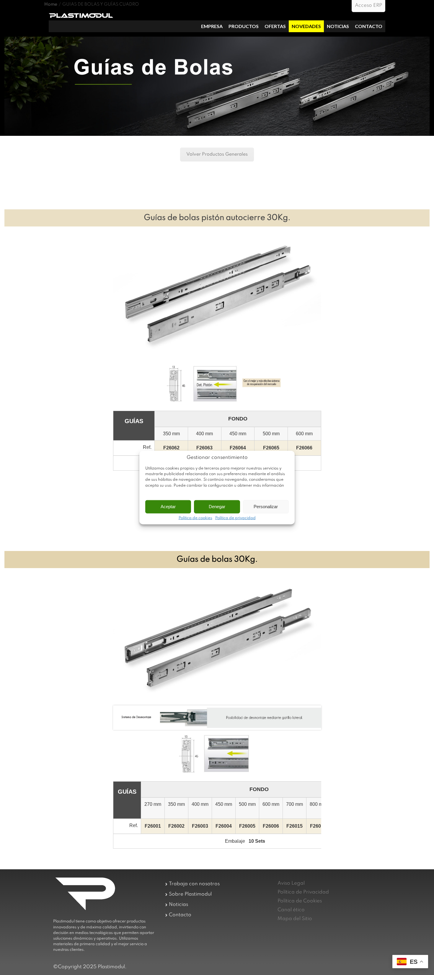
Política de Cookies (300, 901)
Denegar (217, 506)
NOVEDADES (306, 26)
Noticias (178, 904)
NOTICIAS (338, 26)
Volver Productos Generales (217, 154)
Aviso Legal (291, 883)
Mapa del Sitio (295, 918)
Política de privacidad (235, 518)
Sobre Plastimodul (190, 894)
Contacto (180, 914)
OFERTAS (275, 26)
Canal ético (291, 909)
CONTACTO (368, 26)
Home (50, 4)
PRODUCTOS (244, 26)
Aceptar (168, 506)
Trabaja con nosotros (194, 883)
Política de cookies (195, 518)
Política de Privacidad (303, 892)
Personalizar (266, 506)
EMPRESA (212, 26)
